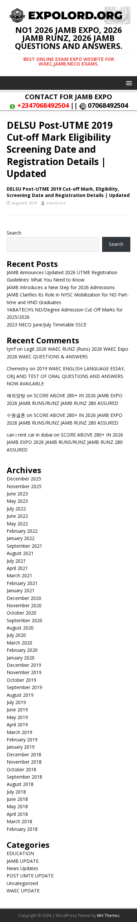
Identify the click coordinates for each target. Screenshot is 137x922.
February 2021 (22, 583)
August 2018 (20, 784)
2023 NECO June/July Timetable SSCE (46, 324)
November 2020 (24, 605)
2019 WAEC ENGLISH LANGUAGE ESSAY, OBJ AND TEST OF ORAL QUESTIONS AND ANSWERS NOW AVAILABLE (66, 376)
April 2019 (17, 724)
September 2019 (24, 687)
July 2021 (16, 561)
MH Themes (108, 915)
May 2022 (17, 523)
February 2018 (22, 829)
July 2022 (16, 508)
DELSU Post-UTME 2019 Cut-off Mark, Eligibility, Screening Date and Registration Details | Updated (68, 192)
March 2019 (19, 732)
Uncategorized (22, 883)
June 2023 (17, 493)
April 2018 (17, 814)
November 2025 (24, 486)
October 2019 (21, 680)
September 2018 (24, 777)
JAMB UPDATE (23, 861)
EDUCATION (20, 853)
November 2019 (24, 672)
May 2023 (17, 501)
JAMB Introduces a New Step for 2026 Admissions (61, 287)
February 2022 (22, 531)
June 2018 (17, 799)
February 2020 (22, 650)
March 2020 (19, 643)
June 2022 (17, 516)
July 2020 (16, 635)
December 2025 (24, 478)
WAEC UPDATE (23, 890)
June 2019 (17, 709)
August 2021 (20, 553)
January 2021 (21, 590)
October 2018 (21, 769)
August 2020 (20, 628)
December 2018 (24, 754)
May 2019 (17, 717)
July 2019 (16, 702)
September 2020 (24, 620)
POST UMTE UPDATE (30, 875)
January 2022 (21, 538)
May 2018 (17, 806)
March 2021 (19, 575)
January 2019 (21, 747)
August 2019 (20, 695)
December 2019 (24, 665)
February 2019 (22, 739)
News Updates (22, 868)
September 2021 (24, 546)
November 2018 (24, 762)
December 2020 (24, 598)
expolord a (56, 202)
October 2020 (21, 613)
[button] (127, 83)
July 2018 (16, 792)
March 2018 (19, 821)
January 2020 (21, 657)
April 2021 (17, 568)
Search (14, 233)
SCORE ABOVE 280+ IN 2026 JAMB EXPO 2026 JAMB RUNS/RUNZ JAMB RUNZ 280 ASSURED (65, 442)
